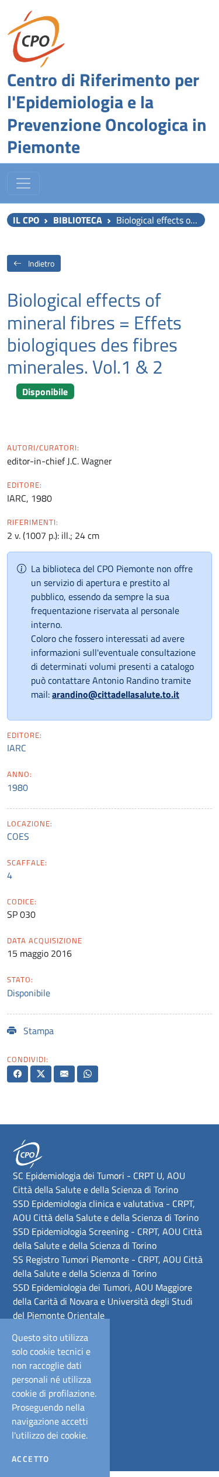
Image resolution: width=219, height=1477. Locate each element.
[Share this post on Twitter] (40, 1074)
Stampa (37, 1031)
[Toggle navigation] (23, 183)
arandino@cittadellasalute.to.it (115, 694)
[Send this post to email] (64, 1074)
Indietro (40, 263)
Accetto (31, 1459)
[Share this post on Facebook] (17, 1074)
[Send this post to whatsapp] (87, 1074)
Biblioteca (77, 220)
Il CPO (26, 220)
